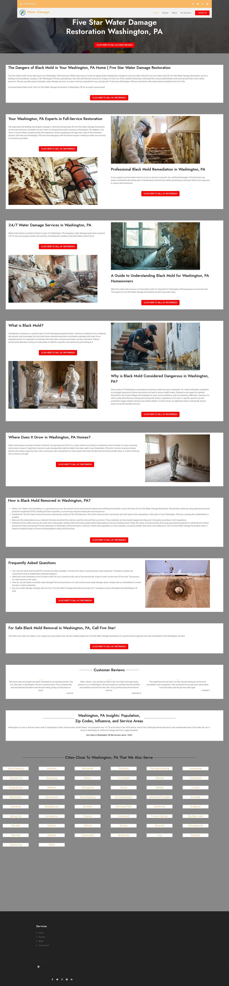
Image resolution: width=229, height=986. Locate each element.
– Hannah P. (205, 690)
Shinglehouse (52, 806)
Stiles (52, 844)
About (174, 13)
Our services (43, 945)
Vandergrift (124, 816)
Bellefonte (159, 806)
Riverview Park (123, 806)
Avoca (123, 787)
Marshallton (16, 797)
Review (165, 13)
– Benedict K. (136, 693)
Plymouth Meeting (159, 768)
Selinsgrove (51, 816)
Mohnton (51, 768)
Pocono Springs (159, 816)
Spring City (15, 816)
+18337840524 (29, 4)
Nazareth (159, 825)
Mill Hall (15, 835)
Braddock (195, 806)
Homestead (195, 768)
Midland (51, 835)
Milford (87, 825)
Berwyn (124, 825)
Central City (16, 844)
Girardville (15, 806)
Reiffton (51, 825)
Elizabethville (16, 787)
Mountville (123, 835)
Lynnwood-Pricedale (159, 797)
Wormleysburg (87, 797)
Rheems (51, 787)
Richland (87, 806)
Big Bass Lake (195, 816)
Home (156, 13)
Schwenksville (195, 825)
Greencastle (87, 835)
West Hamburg (16, 768)
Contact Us (202, 13)
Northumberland (123, 797)
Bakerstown (51, 797)
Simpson (87, 816)
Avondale (195, 797)
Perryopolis (88, 787)
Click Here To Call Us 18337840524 (109, 98)
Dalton (87, 778)
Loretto (196, 787)
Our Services (185, 13)
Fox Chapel (124, 778)
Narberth (195, 835)
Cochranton (195, 778)
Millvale (159, 778)
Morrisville (87, 768)
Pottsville (124, 768)
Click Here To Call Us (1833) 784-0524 (114, 45)
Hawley (159, 787)
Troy (159, 835)
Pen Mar (15, 825)
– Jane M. (69, 693)
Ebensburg (51, 778)
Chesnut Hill (15, 778)
